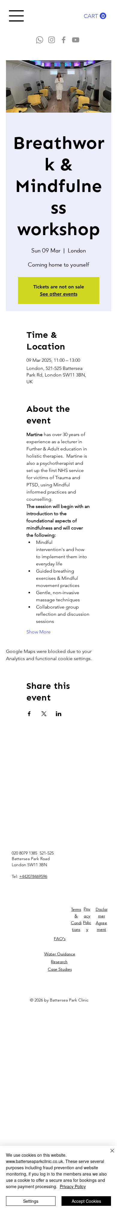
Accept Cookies (86, 1201)
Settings (30, 1201)
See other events (58, 294)
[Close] (108, 1154)
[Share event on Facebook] (29, 713)
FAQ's (59, 939)
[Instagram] (51, 39)
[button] (95, 16)
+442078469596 (33, 876)
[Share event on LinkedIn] (59, 713)
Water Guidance (59, 954)
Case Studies (60, 969)
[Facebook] (63, 39)
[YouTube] (75, 39)
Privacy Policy (73, 1186)
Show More (38, 632)
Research (59, 962)
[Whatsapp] (39, 39)
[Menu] (16, 15)
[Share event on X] (44, 713)
